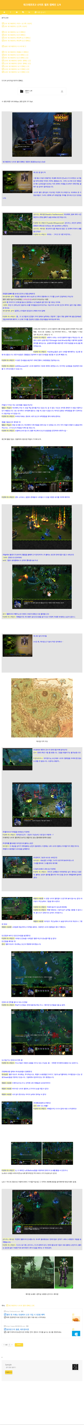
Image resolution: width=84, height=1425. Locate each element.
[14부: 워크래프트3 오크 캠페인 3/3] (16, 72)
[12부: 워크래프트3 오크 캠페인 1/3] (16, 66)
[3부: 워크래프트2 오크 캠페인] (14, 32)
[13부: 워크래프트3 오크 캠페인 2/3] (16, 69)
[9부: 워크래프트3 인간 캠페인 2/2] (16, 57)
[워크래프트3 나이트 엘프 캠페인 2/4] (21, 1305)
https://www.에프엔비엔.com (15, 1326)
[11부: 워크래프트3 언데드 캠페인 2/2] (17, 63)
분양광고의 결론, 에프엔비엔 (17, 1329)
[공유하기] (9, 1344)
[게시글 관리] (12, 1344)
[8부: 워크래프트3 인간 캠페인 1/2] (16, 55)
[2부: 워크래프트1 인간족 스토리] (15, 26)
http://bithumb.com (13, 1311)
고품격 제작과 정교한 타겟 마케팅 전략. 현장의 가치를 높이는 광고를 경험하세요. (34, 1332)
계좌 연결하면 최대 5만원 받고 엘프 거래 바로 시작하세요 (26, 1317)
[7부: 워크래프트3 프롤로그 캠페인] (16, 52)
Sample (8, 1364)
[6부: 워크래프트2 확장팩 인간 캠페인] (17, 40)
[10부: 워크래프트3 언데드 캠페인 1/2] (17, 60)
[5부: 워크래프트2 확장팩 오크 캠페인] (17, 37)
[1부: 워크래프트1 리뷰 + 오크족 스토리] (18, 23)
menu (4, 4)
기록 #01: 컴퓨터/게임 (33, 6)
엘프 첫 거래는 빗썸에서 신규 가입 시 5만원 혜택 (25, 1314)
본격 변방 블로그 (11, 1367)
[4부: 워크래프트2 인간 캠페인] (14, 35)
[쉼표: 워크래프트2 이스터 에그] (15, 46)
